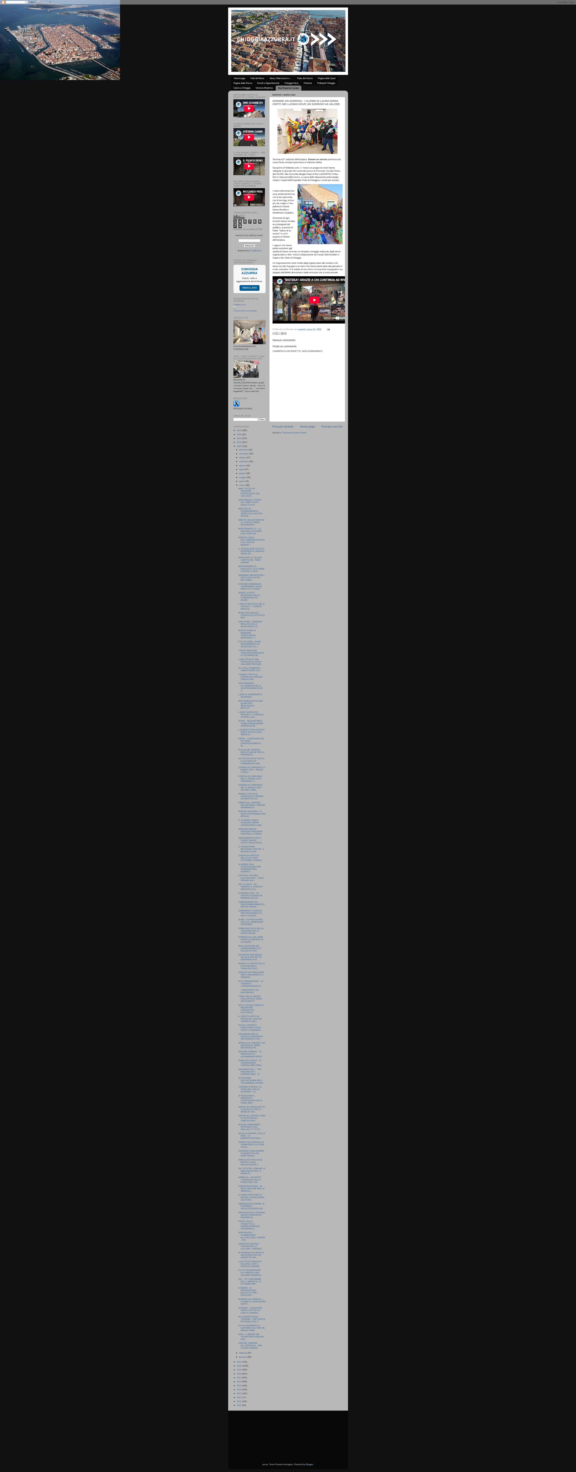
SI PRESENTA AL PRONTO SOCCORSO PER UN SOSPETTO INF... (251, 1255)
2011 (239, 1401)
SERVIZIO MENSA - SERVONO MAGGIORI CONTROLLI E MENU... (250, 831)
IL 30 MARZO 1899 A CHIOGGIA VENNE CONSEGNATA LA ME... (250, 822)
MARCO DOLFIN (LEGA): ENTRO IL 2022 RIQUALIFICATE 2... (250, 1162)
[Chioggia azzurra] (234, 308)
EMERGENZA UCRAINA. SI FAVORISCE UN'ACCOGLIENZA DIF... (251, 1206)
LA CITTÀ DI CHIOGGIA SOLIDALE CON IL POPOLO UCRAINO (249, 1263)
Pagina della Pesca (242, 83)
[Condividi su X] (279, 333)
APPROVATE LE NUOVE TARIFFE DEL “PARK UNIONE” (250, 560)
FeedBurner (255, 251)
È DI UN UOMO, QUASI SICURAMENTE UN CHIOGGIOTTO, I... (249, 644)
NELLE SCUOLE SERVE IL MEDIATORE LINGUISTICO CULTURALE (251, 1009)
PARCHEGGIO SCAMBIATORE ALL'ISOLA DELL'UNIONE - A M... (251, 1236)
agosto (242, 465)
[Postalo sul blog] (276, 333)
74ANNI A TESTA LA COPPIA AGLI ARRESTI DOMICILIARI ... (250, 676)
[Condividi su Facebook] (282, 333)
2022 (239, 446)
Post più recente (282, 426)
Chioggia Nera (291, 83)
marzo (242, 485)
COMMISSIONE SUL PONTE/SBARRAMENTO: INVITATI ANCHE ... (251, 904)
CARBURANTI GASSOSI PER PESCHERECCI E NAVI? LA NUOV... (250, 913)
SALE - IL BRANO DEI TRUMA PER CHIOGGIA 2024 (251, 1336)
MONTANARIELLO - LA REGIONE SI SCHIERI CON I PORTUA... (250, 531)
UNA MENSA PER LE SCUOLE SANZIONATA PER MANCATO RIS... (250, 1036)
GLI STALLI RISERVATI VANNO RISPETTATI (249, 669)
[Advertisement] (288, 1433)
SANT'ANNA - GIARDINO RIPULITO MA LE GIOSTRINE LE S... (250, 624)
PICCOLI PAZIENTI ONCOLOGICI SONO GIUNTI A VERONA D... (250, 1027)
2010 (239, 1405)
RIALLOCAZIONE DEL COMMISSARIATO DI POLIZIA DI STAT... (249, 948)
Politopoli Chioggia (326, 83)
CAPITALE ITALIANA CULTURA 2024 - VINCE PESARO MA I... (251, 877)
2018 (239, 1374)
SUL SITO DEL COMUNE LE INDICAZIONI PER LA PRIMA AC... (251, 1170)
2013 (239, 1393)
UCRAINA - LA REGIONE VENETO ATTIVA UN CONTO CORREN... (250, 1310)
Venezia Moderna (264, 88)
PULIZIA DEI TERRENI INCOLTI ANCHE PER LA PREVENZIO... (251, 752)
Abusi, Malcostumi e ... (281, 78)
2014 (239, 1389)
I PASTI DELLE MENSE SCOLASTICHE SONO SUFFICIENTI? (250, 998)
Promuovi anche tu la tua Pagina (245, 311)
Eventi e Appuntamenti (268, 83)
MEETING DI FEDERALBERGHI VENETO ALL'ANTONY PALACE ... (250, 512)
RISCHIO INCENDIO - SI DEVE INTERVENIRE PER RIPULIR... (252, 813)
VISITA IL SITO (249, 288)
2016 (239, 1381)
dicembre (244, 450)
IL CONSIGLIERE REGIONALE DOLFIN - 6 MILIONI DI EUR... (251, 849)
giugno (242, 473)
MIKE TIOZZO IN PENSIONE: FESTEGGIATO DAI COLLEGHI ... (249, 492)
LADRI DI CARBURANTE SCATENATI (250, 695)
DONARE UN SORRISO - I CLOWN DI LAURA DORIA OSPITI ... (252, 1301)
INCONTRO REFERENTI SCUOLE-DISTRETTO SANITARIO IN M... (250, 957)
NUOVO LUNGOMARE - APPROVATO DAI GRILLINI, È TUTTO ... (250, 1126)
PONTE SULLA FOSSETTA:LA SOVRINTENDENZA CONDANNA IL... (249, 1225)
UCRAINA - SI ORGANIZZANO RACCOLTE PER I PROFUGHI (248, 1291)
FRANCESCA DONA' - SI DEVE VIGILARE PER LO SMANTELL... (251, 1188)
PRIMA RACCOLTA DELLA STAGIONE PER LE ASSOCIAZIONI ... (250, 930)
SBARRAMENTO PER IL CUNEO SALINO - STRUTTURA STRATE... (251, 840)
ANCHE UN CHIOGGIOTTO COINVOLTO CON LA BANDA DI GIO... (251, 1109)
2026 (239, 430)
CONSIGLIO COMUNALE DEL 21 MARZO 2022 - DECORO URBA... (250, 787)
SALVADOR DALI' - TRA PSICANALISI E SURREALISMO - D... (249, 1071)
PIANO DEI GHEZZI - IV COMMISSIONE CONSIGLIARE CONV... (250, 1062)
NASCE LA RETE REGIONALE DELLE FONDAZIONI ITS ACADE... (249, 596)
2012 (239, 1397)
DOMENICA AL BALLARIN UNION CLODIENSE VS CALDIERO (250, 939)
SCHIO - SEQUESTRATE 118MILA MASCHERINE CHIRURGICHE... (250, 723)
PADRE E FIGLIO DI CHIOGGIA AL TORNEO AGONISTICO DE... (250, 796)
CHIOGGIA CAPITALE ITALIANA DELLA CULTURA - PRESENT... (251, 1246)
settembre (244, 461)
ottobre (242, 457)
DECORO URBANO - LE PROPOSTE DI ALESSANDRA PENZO (250, 1054)
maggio (243, 477)
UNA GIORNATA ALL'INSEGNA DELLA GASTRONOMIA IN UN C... (250, 687)
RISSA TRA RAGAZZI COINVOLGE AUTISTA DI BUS (251, 615)
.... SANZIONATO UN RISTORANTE (248, 991)
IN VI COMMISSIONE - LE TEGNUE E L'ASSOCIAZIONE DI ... (250, 983)
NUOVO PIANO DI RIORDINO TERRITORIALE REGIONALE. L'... (247, 634)
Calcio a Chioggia (241, 88)
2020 (239, 1366)
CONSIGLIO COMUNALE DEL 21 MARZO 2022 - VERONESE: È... (250, 778)
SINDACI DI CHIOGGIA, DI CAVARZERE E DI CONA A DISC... (251, 1144)
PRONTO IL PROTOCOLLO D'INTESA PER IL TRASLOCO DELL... (251, 965)
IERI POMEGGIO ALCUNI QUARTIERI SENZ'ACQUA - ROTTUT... (250, 704)
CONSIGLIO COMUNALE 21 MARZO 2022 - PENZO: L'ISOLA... (252, 769)
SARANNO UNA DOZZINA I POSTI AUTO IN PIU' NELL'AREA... (251, 577)
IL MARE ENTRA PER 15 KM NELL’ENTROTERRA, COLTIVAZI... (251, 1197)
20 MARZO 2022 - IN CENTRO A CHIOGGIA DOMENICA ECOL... (250, 895)
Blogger (309, 1464)
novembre (244, 454)
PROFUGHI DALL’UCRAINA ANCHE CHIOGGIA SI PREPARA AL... (251, 1215)
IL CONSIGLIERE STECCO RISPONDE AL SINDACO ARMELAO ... (251, 551)
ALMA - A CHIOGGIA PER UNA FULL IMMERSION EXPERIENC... (250, 922)
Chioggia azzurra (239, 305)
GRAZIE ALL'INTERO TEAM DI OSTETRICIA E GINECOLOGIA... (251, 1118)
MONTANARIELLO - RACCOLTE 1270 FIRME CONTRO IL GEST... (251, 568)
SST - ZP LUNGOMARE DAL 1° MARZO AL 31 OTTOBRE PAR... (249, 1281)
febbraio (243, 1353)
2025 (239, 434)
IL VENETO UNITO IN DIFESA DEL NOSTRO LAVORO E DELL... (250, 1018)
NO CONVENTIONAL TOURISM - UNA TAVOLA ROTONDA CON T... (251, 1319)
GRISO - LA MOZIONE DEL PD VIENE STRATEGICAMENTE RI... (251, 742)
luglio (242, 469)
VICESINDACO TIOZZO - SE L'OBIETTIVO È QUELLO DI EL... (250, 502)
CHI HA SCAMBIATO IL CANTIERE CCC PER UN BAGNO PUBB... (251, 1328)
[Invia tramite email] (273, 333)
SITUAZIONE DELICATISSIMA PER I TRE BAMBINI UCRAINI (250, 1080)
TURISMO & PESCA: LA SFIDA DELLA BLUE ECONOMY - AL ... (249, 1089)
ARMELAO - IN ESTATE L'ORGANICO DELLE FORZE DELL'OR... (249, 1179)
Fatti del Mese (257, 78)
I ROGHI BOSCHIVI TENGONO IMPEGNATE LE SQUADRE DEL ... (251, 652)
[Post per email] (328, 329)
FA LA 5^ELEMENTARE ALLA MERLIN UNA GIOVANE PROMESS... (250, 1272)
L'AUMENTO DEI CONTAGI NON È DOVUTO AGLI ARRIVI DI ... (251, 732)
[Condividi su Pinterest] (285, 333)
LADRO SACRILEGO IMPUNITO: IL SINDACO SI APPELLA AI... (251, 714)
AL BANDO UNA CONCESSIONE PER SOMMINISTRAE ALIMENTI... (249, 868)
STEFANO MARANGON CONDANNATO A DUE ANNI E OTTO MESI (250, 586)
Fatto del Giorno (305, 78)
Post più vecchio (332, 426)
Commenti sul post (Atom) (294, 433)
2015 (239, 1386)
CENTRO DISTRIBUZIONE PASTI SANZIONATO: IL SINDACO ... (251, 974)
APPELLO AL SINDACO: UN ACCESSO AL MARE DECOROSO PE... (251, 1045)
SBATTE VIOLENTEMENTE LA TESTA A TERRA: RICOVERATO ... (251, 522)
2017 (239, 1378)
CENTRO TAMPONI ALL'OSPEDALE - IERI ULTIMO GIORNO (250, 1345)
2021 (239, 1362)
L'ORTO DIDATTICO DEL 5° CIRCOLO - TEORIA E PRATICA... (251, 606)
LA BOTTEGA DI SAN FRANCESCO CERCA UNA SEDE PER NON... (250, 661)
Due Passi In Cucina (288, 88)
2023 (239, 442)
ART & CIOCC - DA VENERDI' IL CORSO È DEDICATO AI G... (250, 886)
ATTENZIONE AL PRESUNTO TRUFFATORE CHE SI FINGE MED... (250, 1099)
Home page (239, 78)
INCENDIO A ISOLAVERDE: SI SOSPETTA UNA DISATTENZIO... (251, 1153)
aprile (242, 481)
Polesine (308, 83)
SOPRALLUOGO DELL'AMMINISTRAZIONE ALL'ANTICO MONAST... (251, 541)
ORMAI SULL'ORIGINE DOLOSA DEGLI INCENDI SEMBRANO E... (251, 805)
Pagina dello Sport (327, 78)
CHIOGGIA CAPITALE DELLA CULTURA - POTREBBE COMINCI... (250, 857)
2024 (239, 438)
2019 (239, 1370)
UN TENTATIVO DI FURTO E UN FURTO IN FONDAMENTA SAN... (251, 761)
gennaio (243, 1357)
